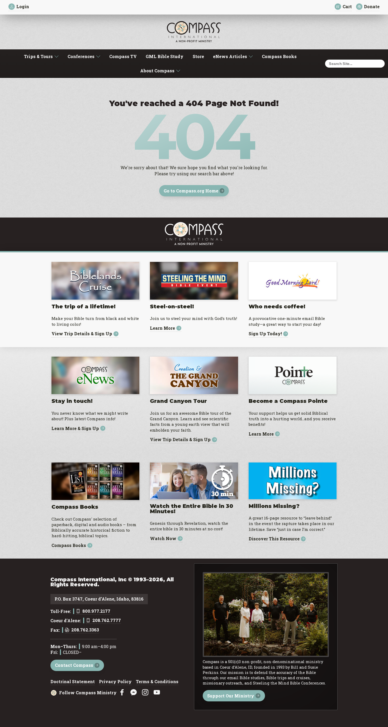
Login (22, 6)
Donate (372, 6)
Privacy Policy (115, 681)
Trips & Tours (38, 56)
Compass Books (279, 56)
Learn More (162, 328)
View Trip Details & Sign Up (81, 333)
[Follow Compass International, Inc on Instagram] (145, 692)
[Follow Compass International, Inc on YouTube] (157, 692)
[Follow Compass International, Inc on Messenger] (133, 692)
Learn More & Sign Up (75, 428)
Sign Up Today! (265, 333)
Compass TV (123, 56)
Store (198, 56)
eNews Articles (230, 56)
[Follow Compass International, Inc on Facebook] (122, 692)
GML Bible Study (164, 56)
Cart (347, 6)
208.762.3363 (85, 630)
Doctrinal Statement (72, 681)
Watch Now (163, 538)
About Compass (157, 70)
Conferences (81, 56)
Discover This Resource (274, 538)
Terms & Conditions (157, 681)
